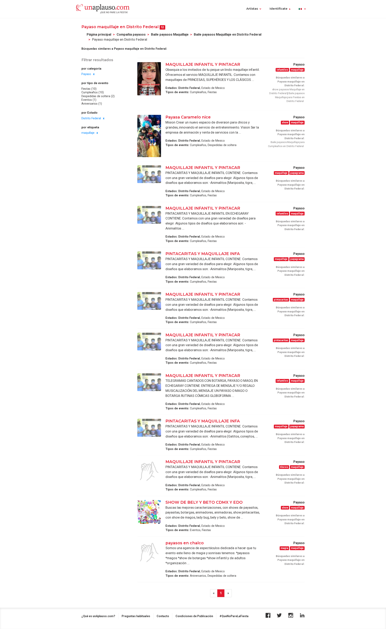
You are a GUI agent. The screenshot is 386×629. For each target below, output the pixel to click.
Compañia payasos (131, 34)
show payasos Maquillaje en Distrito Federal (287, 91)
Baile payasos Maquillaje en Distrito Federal (227, 34)
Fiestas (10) (88, 88)
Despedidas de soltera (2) (98, 96)
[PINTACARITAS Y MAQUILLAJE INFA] (149, 260)
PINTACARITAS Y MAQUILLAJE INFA (202, 253)
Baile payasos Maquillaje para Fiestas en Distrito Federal (290, 97)
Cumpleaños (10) (92, 92)
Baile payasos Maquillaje (170, 34)
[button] (302, 9)
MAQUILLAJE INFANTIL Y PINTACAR (202, 64)
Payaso (86, 74)
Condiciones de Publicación (194, 616)
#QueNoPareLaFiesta (234, 616)
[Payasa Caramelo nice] (149, 136)
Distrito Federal (91, 118)
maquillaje (87, 132)
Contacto (163, 616)
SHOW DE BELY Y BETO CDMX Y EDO (204, 502)
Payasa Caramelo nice (188, 117)
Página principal (99, 34)
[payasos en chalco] (149, 552)
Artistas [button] (252, 8)
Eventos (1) (88, 100)
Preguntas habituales (136, 616)
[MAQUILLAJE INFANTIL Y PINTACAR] (149, 78)
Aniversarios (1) (91, 103)
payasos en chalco (184, 542)
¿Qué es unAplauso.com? (98, 616)
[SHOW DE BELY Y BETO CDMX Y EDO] (149, 512)
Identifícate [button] (278, 8)
